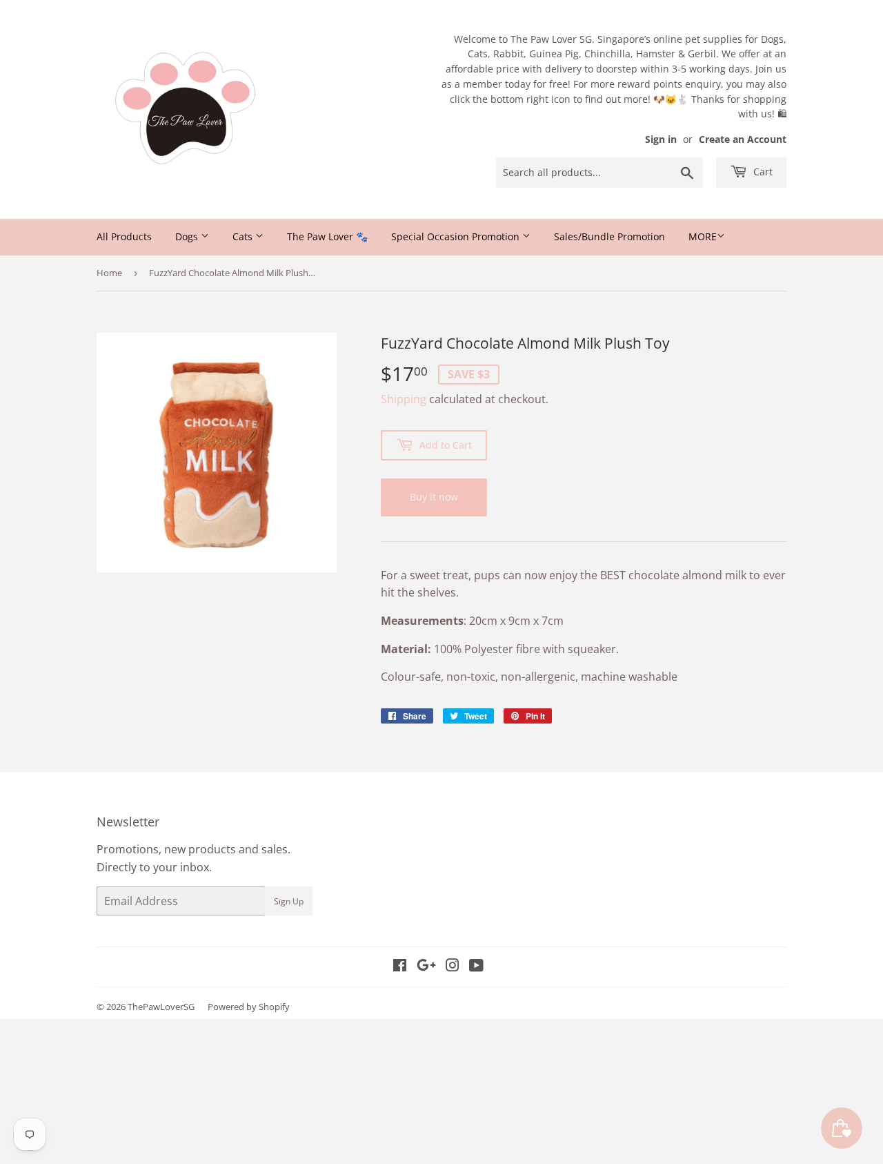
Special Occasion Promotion (456, 236)
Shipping (403, 399)
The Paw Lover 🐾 (327, 236)
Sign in (661, 139)
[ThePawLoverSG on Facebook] (400, 966)
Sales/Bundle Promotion (609, 236)
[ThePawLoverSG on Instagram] (452, 966)
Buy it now (434, 496)
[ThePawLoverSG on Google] (426, 966)
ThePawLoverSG (161, 1006)
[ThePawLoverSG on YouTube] (476, 966)
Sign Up (289, 901)
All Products (124, 236)
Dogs (188, 236)
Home (109, 272)
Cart (762, 171)
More (702, 236)
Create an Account (742, 139)
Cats (243, 236)
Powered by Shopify (249, 1006)
